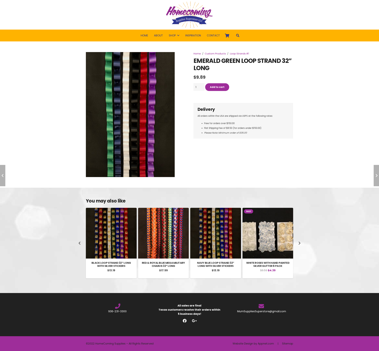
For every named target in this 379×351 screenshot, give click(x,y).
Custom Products (215, 53)
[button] (180, 57)
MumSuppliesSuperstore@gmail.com (261, 311)
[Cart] (227, 35)
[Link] (189, 14)
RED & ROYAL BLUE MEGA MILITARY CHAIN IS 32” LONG (163, 264)
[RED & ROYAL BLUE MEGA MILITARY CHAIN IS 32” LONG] (163, 210)
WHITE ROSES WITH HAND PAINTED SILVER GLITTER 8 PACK (267, 264)
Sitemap (287, 343)
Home (197, 53)
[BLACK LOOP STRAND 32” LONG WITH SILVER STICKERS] (111, 210)
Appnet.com (266, 343)
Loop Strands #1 (239, 53)
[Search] (237, 35)
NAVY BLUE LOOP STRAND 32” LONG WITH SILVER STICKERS (215, 264)
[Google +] (194, 321)
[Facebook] (185, 321)
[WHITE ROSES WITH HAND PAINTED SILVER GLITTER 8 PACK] (268, 210)
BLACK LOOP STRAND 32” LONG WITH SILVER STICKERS (111, 264)
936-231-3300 (117, 311)
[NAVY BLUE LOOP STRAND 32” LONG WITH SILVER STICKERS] (215, 210)
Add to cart (217, 87)
